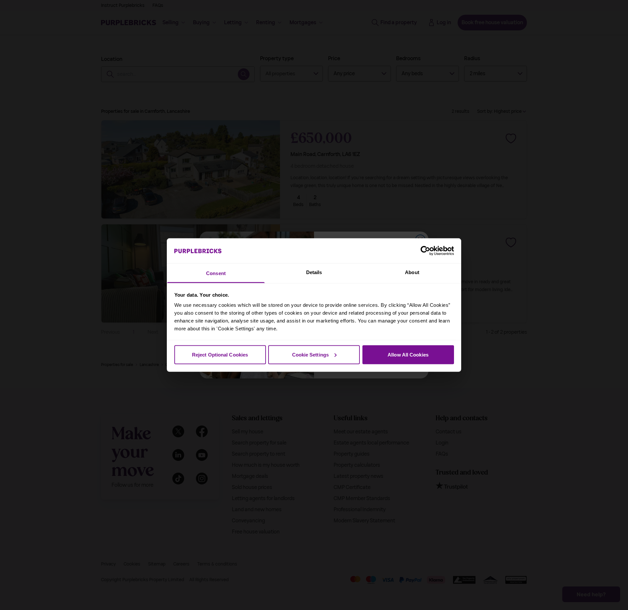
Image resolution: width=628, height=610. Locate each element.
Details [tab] (314, 272)
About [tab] (412, 272)
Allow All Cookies (408, 354)
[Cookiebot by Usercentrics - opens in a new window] (425, 250)
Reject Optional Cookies (220, 354)
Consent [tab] (216, 273)
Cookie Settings (310, 354)
